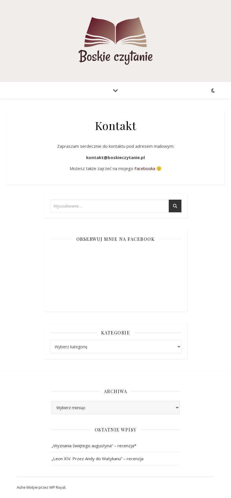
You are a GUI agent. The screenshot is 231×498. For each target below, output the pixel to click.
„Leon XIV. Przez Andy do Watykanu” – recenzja (97, 458)
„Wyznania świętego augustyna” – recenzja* (94, 445)
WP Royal (57, 487)
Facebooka (145, 168)
